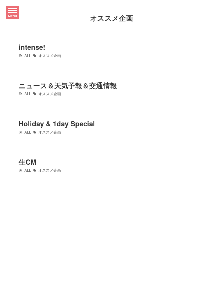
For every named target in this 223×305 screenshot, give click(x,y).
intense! (32, 47)
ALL (27, 55)
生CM (27, 162)
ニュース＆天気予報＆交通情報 (68, 85)
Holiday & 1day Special (57, 123)
